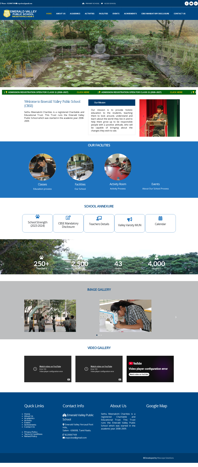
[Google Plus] (196, 3)
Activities (89, 13)
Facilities (103, 13)
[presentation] (22, 317)
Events (116, 13)
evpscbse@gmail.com (76, 437)
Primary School (93, 3)
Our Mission (99, 102)
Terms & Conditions (33, 434)
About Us (60, 13)
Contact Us (29, 426)
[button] (97, 335)
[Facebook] (187, 3)
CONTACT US (179, 13)
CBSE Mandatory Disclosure (155, 13)
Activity (28, 420)
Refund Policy (30, 436)
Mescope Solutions (165, 458)
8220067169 (71, 434)
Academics (75, 13)
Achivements (130, 13)
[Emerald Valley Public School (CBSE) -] (20, 13)
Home (49, 13)
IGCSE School (110, 3)
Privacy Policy (30, 432)
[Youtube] (191, 3)
